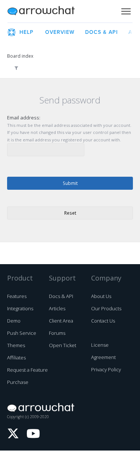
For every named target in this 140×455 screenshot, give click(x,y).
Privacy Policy (106, 369)
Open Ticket (62, 345)
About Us (101, 296)
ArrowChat (45, 11)
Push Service (21, 333)
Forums (57, 333)
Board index (20, 56)
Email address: (23, 117)
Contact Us (103, 320)
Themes (16, 345)
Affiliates (16, 357)
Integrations (20, 308)
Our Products (106, 308)
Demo (14, 320)
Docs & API (61, 296)
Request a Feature (27, 369)
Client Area (61, 320)
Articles (57, 308)
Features (17, 296)
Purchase (17, 382)
